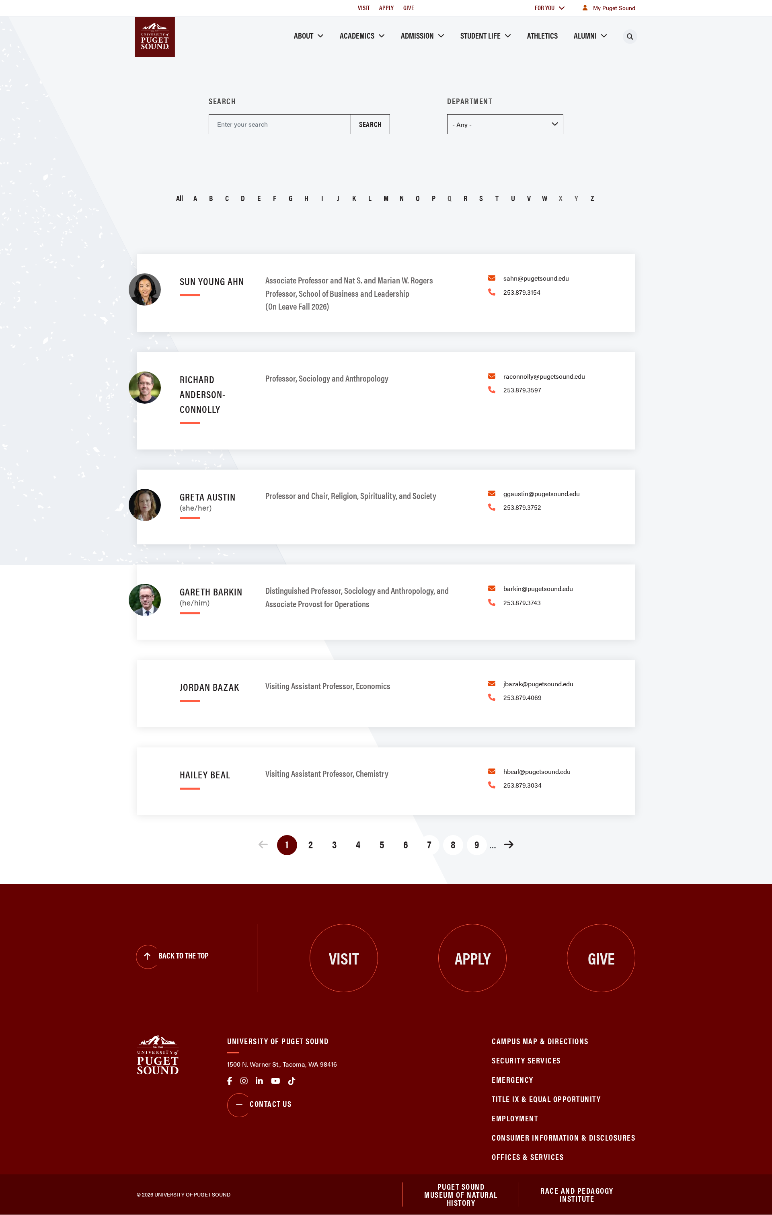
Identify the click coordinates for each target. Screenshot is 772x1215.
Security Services (526, 1060)
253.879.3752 (522, 507)
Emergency (513, 1079)
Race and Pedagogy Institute (577, 1194)
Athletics (542, 35)
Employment (515, 1118)
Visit (364, 7)
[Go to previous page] (263, 845)
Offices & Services (528, 1156)
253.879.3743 (522, 602)
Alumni (585, 35)
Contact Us (271, 1103)
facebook (229, 1081)
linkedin (259, 1081)
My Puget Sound (614, 8)
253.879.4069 (522, 697)
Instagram (244, 1081)
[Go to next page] (509, 845)
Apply (386, 7)
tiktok (292, 1081)
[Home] (158, 1054)
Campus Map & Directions (540, 1041)
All (179, 197)
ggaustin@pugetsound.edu (541, 493)
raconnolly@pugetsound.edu (544, 376)
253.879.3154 (521, 292)
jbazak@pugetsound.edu (538, 683)
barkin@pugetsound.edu (538, 588)
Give (408, 7)
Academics (357, 35)
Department (469, 101)
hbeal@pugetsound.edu (537, 771)
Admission (417, 35)
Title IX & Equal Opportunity (546, 1098)
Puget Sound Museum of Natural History (461, 1194)
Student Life (480, 35)
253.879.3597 (522, 389)
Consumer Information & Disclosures (563, 1137)
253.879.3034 (522, 785)
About (303, 35)
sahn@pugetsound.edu (536, 278)
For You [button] (544, 7)
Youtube (275, 1081)
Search (222, 101)
